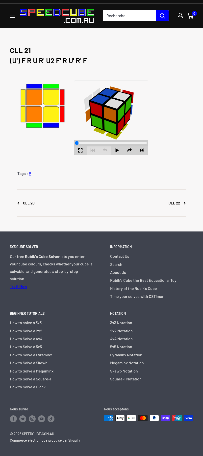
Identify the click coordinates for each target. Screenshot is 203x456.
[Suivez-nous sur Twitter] (22, 418)
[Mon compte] (180, 15)
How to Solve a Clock (28, 386)
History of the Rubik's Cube (133, 288)
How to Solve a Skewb (29, 362)
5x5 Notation (121, 346)
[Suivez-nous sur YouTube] (41, 418)
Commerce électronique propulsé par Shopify (45, 440)
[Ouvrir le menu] (12, 16)
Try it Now (18, 286)
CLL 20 (28, 203)
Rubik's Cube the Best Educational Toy (143, 280)
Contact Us (119, 256)
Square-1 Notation (126, 378)
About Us (118, 272)
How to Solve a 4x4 (26, 338)
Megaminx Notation (127, 362)
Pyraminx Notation (126, 354)
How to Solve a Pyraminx (31, 354)
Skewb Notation (124, 371)
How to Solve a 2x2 (26, 330)
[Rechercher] (162, 15)
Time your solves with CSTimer (137, 296)
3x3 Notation (121, 322)
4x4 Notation (121, 338)
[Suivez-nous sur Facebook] (13, 418)
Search (116, 264)
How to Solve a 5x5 (26, 346)
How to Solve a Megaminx (31, 371)
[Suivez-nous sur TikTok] (51, 418)
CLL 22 (175, 203)
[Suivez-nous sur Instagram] (32, 418)
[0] (190, 16)
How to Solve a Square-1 (30, 378)
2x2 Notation (121, 330)
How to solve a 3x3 (26, 322)
